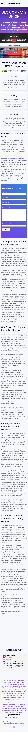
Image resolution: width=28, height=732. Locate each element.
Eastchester (6, 697)
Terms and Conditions (18, 722)
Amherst (16, 680)
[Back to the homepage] (14, 3)
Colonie (16, 684)
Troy (24, 691)
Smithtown (5, 691)
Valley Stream (20, 701)
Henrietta (5, 704)
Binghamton (21, 704)
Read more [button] (6, 669)
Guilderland (21, 697)
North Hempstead (13, 688)
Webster (4, 706)
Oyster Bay (5, 690)
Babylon (21, 680)
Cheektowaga (20, 682)
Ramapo (10, 710)
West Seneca (21, 706)
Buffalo (13, 682)
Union (24, 710)
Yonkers (16, 693)
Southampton (17, 710)
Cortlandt (11, 703)
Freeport (16, 703)
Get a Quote (14, 53)
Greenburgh (5, 686)
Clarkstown (7, 684)
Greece (22, 684)
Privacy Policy (7, 722)
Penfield (13, 701)
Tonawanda (18, 691)
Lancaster (23, 703)
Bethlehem (14, 697)
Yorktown (13, 699)
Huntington (19, 686)
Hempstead (12, 686)
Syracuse (12, 691)
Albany (11, 680)
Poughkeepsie (13, 704)
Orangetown (23, 688)
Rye (16, 690)
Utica (4, 693)
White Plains (10, 693)
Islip (25, 686)
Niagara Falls (11, 708)
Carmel (7, 695)
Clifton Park (19, 699)
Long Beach (19, 695)
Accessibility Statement (11, 723)
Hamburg (22, 693)
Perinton (4, 708)
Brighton (7, 699)
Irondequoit (19, 708)
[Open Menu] (2, 3)
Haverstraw (7, 701)
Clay (12, 684)
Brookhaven (7, 682)
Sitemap (21, 723)
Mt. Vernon (4, 688)
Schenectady (22, 690)
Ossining (4, 703)
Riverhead (12, 695)
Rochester (12, 690)
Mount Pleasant (12, 706)
